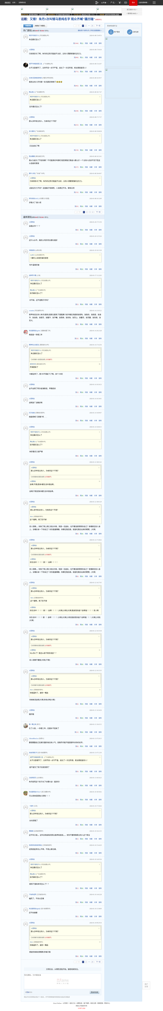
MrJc (31, 516)
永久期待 (32, 131)
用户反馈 (146, 985)
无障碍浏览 (22, 2)
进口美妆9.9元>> (132, 9)
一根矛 (31, 806)
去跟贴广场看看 (40, 26)
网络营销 (100, 1003)
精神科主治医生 (34, 345)
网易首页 (8, 2)
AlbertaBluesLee (33, 738)
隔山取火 (32, 92)
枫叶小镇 (32, 173)
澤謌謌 (31, 831)
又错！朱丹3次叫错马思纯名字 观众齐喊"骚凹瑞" (62, 19)
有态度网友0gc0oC (35, 331)
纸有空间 (33, 364)
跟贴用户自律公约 (83, 30)
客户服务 (86, 1003)
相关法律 (93, 1003)
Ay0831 (32, 255)
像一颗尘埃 (32, 724)
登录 (133, 2)
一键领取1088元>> (132, 13)
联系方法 (72, 1003)
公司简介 (65, 1003)
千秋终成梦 (32, 894)
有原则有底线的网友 (35, 845)
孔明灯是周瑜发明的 (35, 78)
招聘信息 (79, 1003)
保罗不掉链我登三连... (36, 64)
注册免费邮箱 (143, 2)
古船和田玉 (32, 778)
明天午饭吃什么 (34, 35)
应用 (13, 2)
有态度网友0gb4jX (34, 909)
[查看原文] (98, 19)
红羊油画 (32, 413)
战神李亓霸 (32, 275)
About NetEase (57, 1003)
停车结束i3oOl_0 (34, 198)
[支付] (120, 2)
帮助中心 (107, 1003)
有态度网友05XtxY (35, 792)
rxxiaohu (31, 310)
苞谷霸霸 (32, 156)
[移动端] (97, 2)
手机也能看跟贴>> (96, 30)
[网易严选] (113, 2)
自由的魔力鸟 (33, 752)
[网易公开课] (104, 2)
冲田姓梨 (32, 250)
